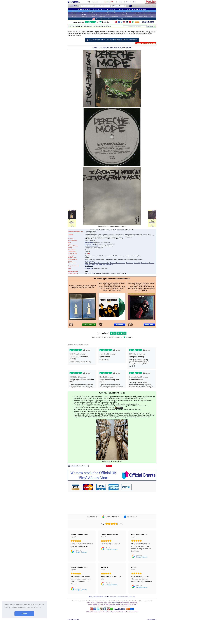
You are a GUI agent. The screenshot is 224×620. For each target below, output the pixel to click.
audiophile (83, 14)
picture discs (125, 14)
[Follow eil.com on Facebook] (94, 610)
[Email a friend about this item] (78, 466)
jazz (102, 14)
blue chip (73, 13)
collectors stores (114, 16)
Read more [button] (135, 551)
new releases (75, 11)
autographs (136, 14)
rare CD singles (124, 13)
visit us (93, 16)
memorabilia (147, 14)
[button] (144, 487)
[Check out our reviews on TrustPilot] (119, 408)
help (127, 1)
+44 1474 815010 (92, 273)
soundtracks (94, 14)
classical (108, 14)
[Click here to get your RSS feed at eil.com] (137, 22)
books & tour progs (140, 13)
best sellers (128, 11)
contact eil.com (113, 606)
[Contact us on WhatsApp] (133, 22)
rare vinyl (90, 13)
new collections (128, 16)
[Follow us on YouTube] (130, 22)
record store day (146, 11)
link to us (93, 602)
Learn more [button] (36, 608)
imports (75, 14)
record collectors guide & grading (111, 604)
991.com (106, 606)
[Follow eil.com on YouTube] (108, 610)
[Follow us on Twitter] (121, 22)
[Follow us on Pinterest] (116, 22)
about (134, 1)
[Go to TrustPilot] (91, 23)
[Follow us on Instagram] (124, 22)
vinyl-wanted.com (98, 606)
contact (120, 1)
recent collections (125, 604)
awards (115, 14)
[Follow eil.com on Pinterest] (91, 610)
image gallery (115, 602)
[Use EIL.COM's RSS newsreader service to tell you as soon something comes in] (130, 609)
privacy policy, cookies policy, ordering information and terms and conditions (118, 611)
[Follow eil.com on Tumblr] (104, 610)
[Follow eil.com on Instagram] (101, 610)
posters (152, 13)
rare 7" (106, 13)
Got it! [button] (24, 614)
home (88, 602)
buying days (84, 16)
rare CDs (82, 13)
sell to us (74, 16)
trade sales (102, 16)
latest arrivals (92, 11)
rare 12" (113, 13)
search (105, 602)
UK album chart (111, 11)
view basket (95, 1)
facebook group (143, 16)
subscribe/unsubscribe (125, 606)
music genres (133, 602)
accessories (99, 602)
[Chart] (112, 480)
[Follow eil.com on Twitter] (98, 610)
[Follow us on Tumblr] (127, 22)
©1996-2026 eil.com (91, 611)
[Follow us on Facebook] (119, 22)
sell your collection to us (94, 604)
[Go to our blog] (148, 22)
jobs (152, 16)
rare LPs (99, 13)
